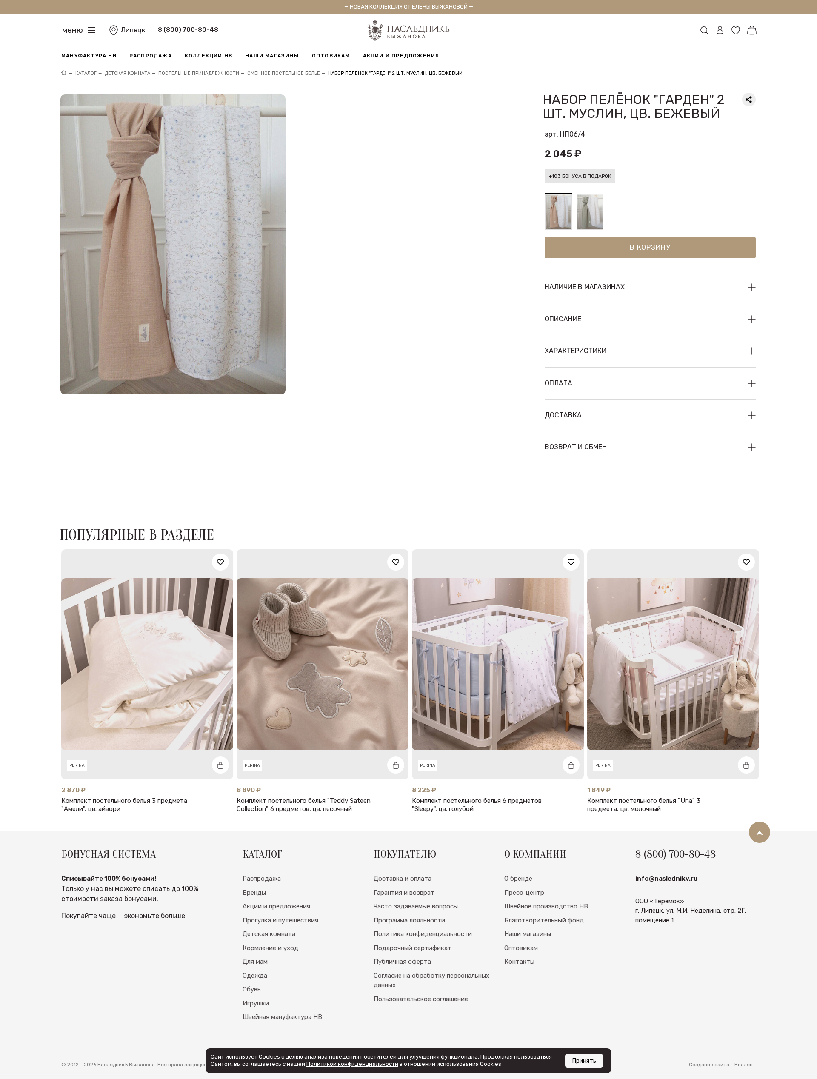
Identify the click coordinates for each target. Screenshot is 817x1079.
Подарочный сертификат (412, 948)
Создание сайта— (722, 1065)
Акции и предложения (401, 56)
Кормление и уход (270, 948)
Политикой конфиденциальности (352, 1064)
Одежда (255, 975)
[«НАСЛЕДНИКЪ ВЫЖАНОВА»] (63, 73)
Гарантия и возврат (404, 892)
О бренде (518, 878)
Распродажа (150, 56)
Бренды (254, 892)
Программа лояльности (409, 920)
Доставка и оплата (402, 878)
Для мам (255, 961)
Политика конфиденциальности (423, 934)
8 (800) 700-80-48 (188, 30)
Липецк (133, 30)
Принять (584, 1061)
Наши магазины (272, 56)
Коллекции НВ (208, 56)
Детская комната (269, 934)
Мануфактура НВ (89, 56)
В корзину (650, 247)
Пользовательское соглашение (421, 999)
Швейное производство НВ (546, 906)
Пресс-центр (524, 892)
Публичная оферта (402, 961)
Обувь (252, 989)
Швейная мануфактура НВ (282, 1017)
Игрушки (256, 1003)
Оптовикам (331, 56)
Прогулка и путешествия (280, 920)
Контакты (519, 961)
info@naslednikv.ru (666, 878)
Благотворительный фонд (544, 920)
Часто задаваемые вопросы (416, 906)
